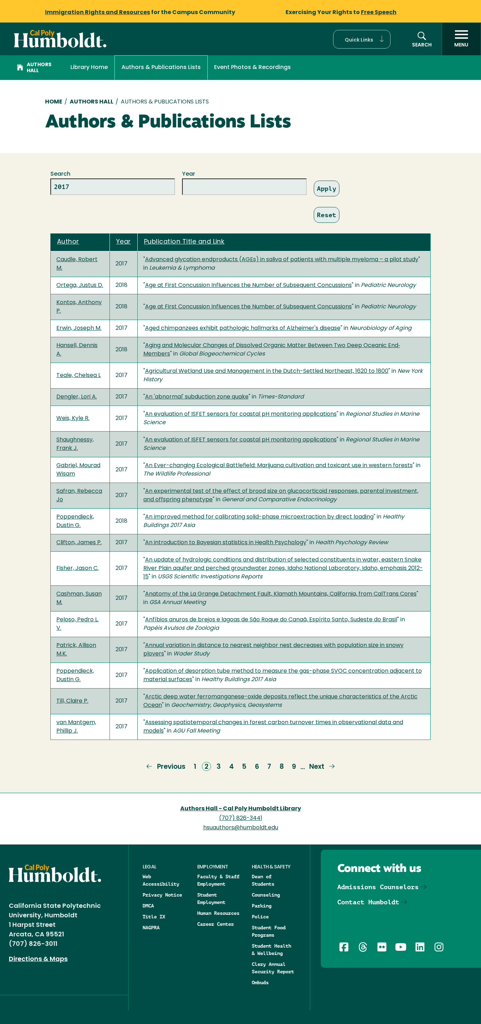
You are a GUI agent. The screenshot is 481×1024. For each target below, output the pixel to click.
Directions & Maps (38, 959)
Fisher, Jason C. (77, 568)
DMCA (148, 906)
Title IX (154, 916)
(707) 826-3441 (240, 818)
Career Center (215, 924)
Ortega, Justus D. (79, 285)
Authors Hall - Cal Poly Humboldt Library (240, 809)
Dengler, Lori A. (76, 397)
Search (60, 174)
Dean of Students (263, 880)
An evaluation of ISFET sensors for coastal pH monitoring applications (241, 414)
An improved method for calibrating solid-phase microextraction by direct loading (259, 517)
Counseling (266, 895)
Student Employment (211, 898)
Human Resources (218, 913)
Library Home (89, 67)
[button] (362, 39)
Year (188, 174)
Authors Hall (39, 68)
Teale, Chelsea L (78, 375)
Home (53, 102)
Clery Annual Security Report (273, 967)
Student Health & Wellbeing (271, 949)
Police (260, 916)
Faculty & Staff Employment (218, 880)
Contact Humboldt (368, 902)
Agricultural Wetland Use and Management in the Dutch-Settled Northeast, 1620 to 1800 (266, 371)
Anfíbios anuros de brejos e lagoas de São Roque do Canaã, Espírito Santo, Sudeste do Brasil (271, 620)
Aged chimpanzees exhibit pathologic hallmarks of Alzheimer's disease (243, 328)
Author (68, 242)
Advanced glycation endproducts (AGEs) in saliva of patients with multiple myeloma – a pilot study (281, 260)
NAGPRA (151, 927)
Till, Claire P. (72, 701)
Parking (261, 906)
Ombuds (260, 982)
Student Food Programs (269, 931)
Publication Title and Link (184, 242)
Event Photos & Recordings (252, 67)
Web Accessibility (161, 880)
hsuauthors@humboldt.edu (240, 828)
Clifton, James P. (79, 543)
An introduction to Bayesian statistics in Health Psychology (225, 543)
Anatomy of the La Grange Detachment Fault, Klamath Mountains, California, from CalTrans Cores (281, 594)
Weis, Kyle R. (72, 418)
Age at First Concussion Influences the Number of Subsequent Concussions (248, 285)
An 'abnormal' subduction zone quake (197, 397)
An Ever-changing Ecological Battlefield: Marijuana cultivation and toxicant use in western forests (279, 466)
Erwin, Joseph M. (78, 328)
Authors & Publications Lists (161, 67)
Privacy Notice (162, 895)
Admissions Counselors (378, 887)
